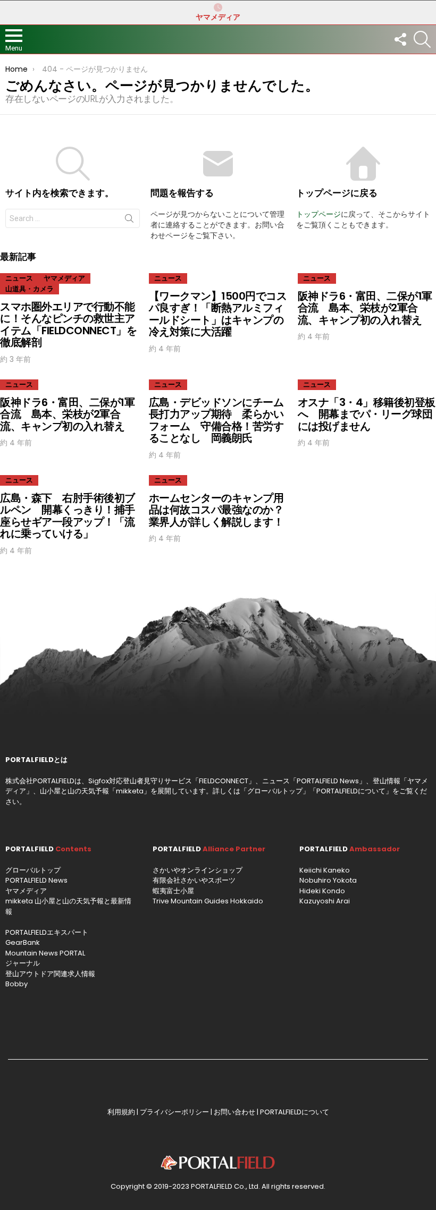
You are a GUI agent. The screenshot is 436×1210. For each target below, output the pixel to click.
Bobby (16, 984)
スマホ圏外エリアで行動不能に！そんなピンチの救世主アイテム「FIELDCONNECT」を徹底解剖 (68, 324)
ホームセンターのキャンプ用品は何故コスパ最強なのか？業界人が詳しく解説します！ (216, 509)
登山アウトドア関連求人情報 (50, 974)
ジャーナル (22, 963)
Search (129, 220)
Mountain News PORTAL (45, 953)
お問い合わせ (234, 1112)
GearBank (22, 942)
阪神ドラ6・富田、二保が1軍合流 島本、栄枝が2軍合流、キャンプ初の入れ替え (365, 308)
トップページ (318, 214)
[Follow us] (399, 39)
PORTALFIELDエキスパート (46, 932)
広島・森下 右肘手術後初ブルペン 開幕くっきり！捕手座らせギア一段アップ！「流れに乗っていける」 (67, 515)
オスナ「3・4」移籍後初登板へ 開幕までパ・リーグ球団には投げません (366, 414)
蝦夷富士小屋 (173, 891)
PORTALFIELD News (36, 880)
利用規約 (121, 1112)
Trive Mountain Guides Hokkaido (208, 901)
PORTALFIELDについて (350, 791)
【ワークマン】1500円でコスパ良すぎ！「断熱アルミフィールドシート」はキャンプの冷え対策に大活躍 (218, 314)
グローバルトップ (275, 791)
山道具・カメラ (29, 289)
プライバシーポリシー (174, 1112)
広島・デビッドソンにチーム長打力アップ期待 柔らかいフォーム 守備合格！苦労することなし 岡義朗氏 (216, 420)
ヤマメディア (218, 17)
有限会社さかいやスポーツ (194, 880)
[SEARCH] (422, 39)
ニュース (19, 278)
